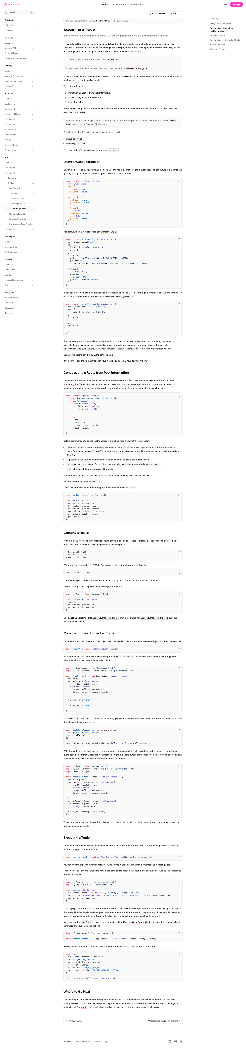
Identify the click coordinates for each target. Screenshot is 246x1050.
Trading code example (113, 47)
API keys (236, 4)
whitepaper (83, 475)
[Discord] (175, 1041)
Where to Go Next (76, 991)
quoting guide (97, 44)
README (103, 51)
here (100, 864)
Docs (105, 4)
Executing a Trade (76, 837)
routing (84, 1007)
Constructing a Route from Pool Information (96, 372)
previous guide (70, 384)
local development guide (135, 68)
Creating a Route (76, 533)
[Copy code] (179, 181)
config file (115, 169)
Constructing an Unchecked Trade (88, 633)
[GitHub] (170, 1041)
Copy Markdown (158, 14)
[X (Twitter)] (181, 1041)
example (98, 169)
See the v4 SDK (103, 21)
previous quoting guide (164, 656)
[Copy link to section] (102, 162)
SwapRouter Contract (143, 922)
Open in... (174, 14)
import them (140, 360)
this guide (84, 345)
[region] (123, 203)
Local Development (110, 59)
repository (168, 47)
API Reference (119, 4)
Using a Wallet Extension (81, 162)
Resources (135, 4)
